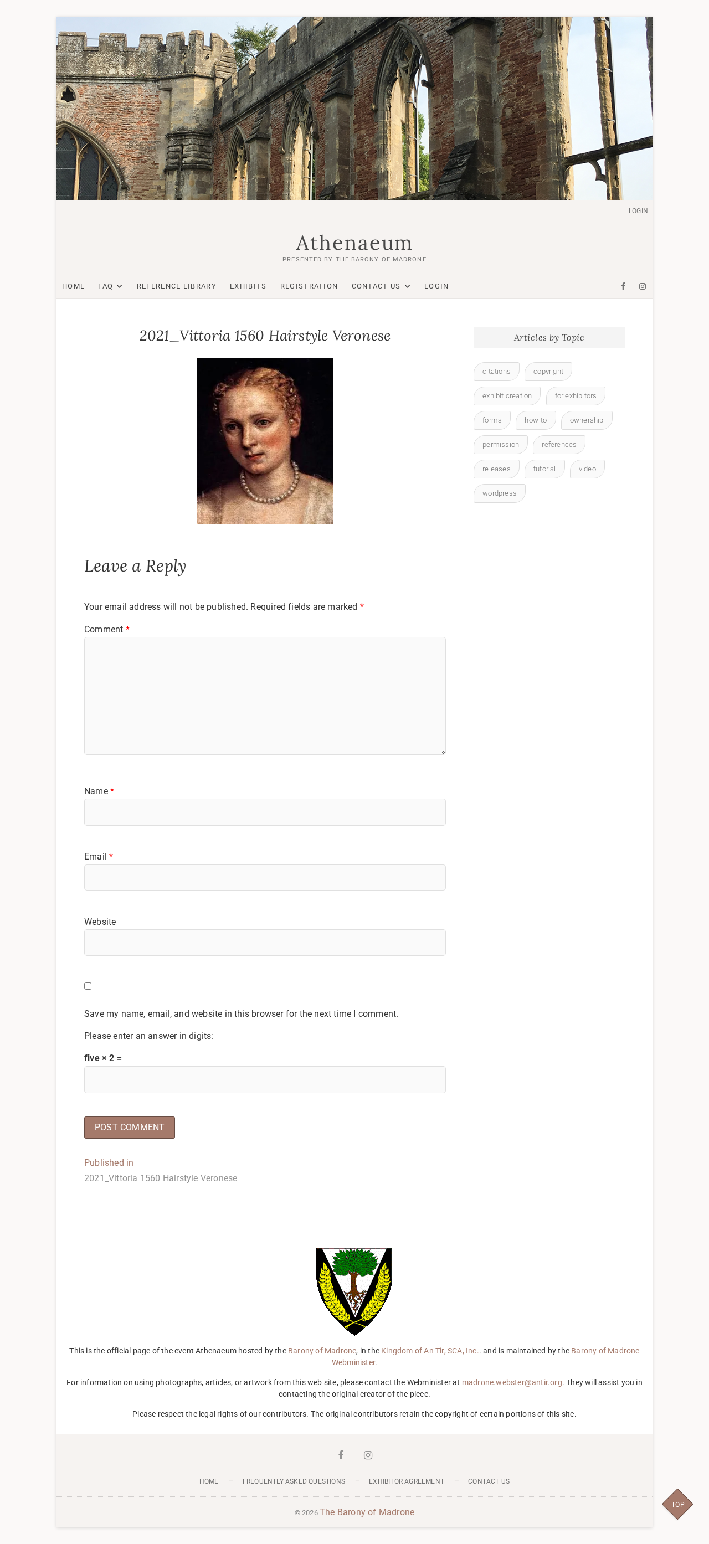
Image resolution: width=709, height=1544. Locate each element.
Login (638, 211)
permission (500, 444)
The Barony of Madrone (367, 1512)
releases (496, 469)
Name (99, 791)
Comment (107, 629)
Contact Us (376, 286)
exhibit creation (507, 396)
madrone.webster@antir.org (512, 1382)
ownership (587, 420)
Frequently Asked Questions (294, 1481)
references (559, 444)
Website (100, 922)
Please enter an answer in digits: (149, 1036)
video (587, 469)
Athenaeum (354, 242)
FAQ (105, 286)
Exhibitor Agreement (406, 1481)
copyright (548, 371)
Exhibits (248, 286)
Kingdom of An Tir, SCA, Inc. (430, 1350)
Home (73, 286)
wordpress (499, 493)
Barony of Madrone (322, 1350)
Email (98, 856)
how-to (536, 420)
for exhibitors (576, 396)
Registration (309, 286)
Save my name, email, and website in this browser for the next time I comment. (241, 1013)
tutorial (544, 469)
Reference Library (177, 286)
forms (492, 420)
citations (496, 371)
